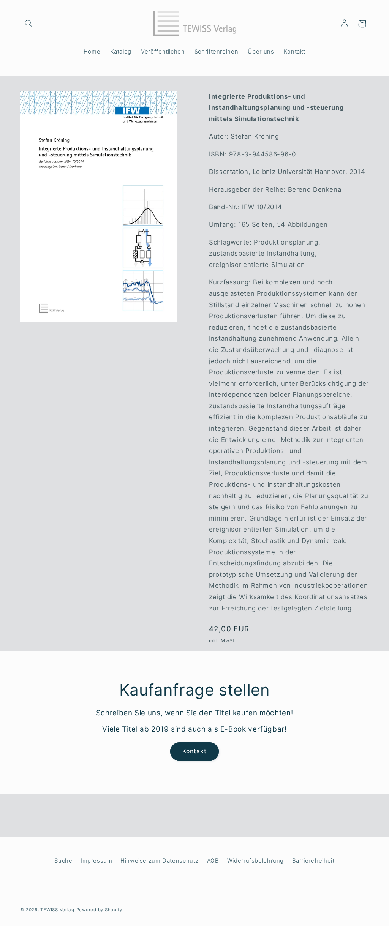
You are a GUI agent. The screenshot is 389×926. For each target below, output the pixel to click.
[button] (29, 23)
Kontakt (194, 751)
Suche (63, 860)
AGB (213, 860)
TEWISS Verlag (57, 909)
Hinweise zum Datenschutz (159, 860)
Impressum (96, 860)
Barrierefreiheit (313, 860)
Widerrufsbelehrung (255, 860)
